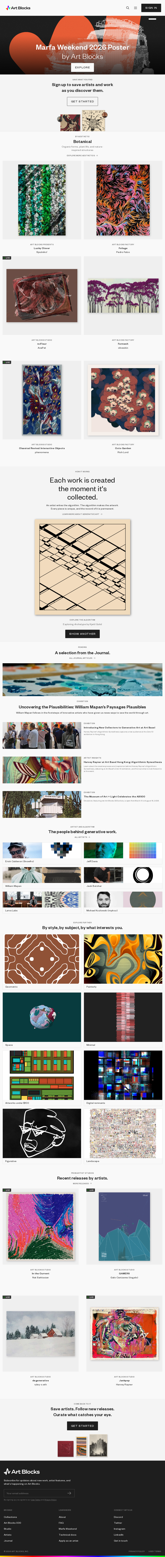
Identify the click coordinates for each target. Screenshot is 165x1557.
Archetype (80, 624)
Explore (82, 67)
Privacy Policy (50, 1500)
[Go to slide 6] (155, 19)
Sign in (151, 7)
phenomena (42, 452)
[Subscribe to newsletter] (69, 1493)
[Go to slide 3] (145, 19)
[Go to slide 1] (141, 19)
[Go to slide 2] (143, 19)
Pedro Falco (123, 251)
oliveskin (123, 347)
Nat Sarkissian (40, 1277)
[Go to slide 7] (161, 19)
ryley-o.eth (40, 1384)
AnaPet (42, 347)
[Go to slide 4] (147, 19)
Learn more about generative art (80, 514)
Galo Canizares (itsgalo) (124, 1277)
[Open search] (128, 8)
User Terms (35, 1500)
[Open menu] (135, 8)
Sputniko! (41, 251)
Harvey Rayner (124, 1384)
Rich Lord (123, 452)
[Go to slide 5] (149, 19)
